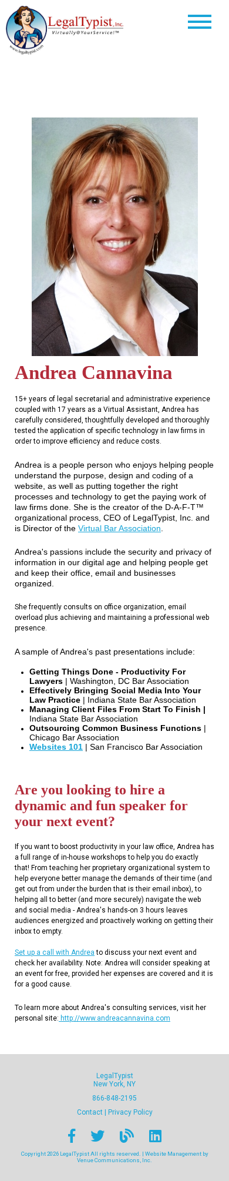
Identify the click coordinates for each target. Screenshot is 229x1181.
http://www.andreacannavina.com (114, 1018)
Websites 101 (56, 746)
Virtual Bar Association (119, 528)
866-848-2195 (114, 1098)
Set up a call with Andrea (55, 952)
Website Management (173, 1153)
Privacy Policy (130, 1112)
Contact (90, 1112)
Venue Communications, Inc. (114, 1160)
